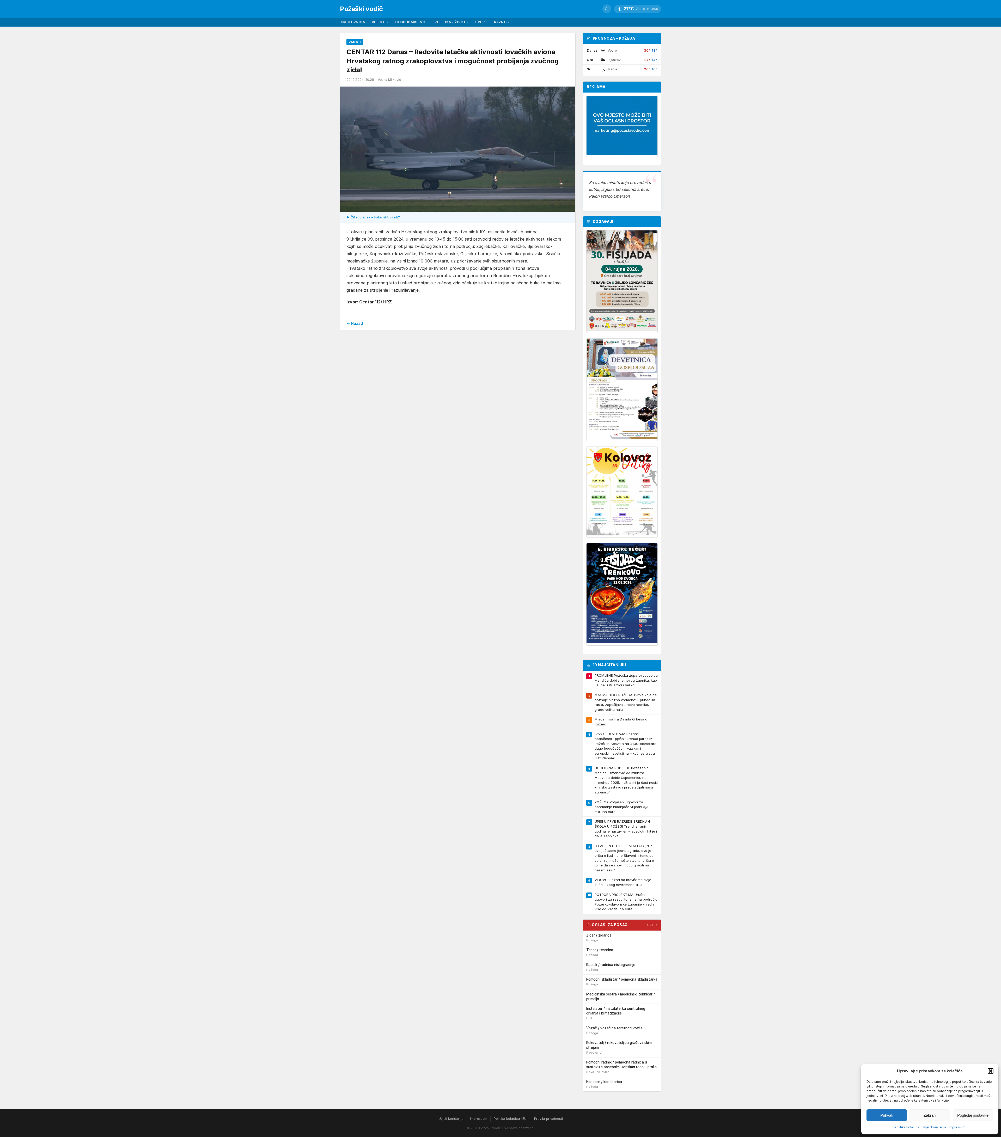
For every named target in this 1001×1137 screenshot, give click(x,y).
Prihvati (886, 1115)
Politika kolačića (906, 1127)
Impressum (957, 1127)
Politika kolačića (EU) (511, 1119)
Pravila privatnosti (548, 1119)
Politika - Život (451, 22)
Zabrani (930, 1115)
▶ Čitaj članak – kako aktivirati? (373, 217)
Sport (481, 22)
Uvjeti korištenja (934, 1127)
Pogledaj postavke (972, 1115)
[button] (990, 1071)
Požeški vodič (361, 9)
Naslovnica (353, 22)
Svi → (652, 925)
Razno (501, 22)
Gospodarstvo (411, 22)
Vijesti (380, 22)
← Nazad (354, 323)
